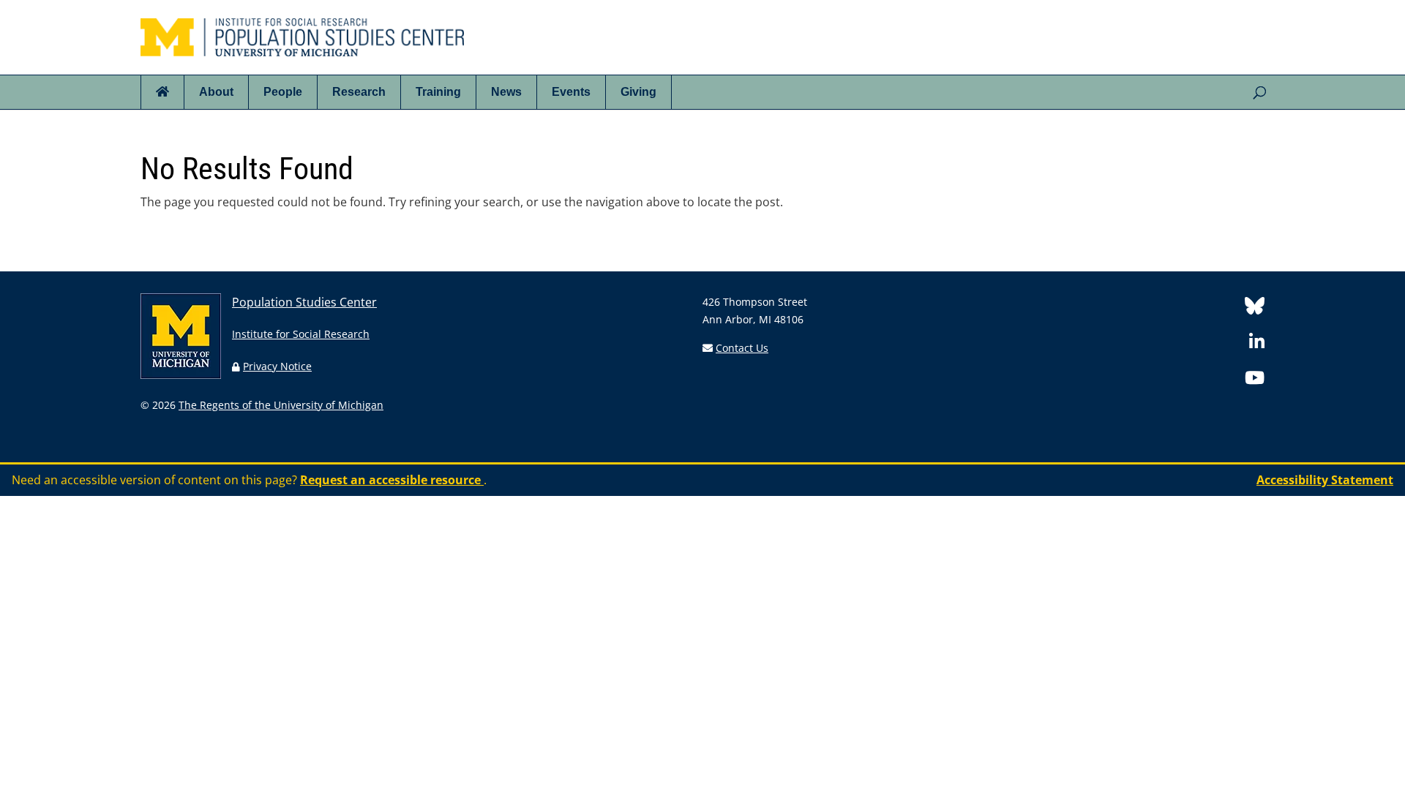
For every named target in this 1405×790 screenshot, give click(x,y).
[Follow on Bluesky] (1254, 308)
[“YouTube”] (1254, 380)
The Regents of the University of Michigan (281, 405)
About (216, 92)
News (506, 92)
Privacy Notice (277, 366)
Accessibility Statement (1324, 480)
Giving (638, 92)
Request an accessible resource (392, 480)
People (282, 92)
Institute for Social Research (301, 334)
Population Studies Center (304, 302)
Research (359, 92)
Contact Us (742, 348)
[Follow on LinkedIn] (1256, 344)
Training (438, 92)
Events (571, 92)
